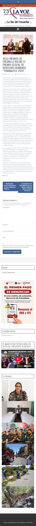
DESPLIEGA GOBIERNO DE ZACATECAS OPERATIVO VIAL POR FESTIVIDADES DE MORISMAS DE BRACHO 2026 (18, 447)
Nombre (5, 225)
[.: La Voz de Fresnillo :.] (18, 13)
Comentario (6, 207)
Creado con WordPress (9, 522)
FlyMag (22, 522)
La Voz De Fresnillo (21, 74)
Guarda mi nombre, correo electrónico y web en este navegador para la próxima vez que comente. (18, 246)
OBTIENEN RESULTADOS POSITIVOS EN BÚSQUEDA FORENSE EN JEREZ (18, 490)
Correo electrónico (9, 231)
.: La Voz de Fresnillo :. (18, 22)
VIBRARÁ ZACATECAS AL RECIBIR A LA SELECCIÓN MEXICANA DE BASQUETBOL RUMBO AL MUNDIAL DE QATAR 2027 (18, 426)
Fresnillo (6, 175)
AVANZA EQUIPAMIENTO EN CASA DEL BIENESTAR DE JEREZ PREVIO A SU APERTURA (18, 404)
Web (4, 237)
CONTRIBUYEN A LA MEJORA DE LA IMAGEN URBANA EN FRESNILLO (16, 468)
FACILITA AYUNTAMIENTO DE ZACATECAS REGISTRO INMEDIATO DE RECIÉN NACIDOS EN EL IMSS (18, 383)
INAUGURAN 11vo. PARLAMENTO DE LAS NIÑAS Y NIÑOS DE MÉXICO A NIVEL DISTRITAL (25, 187)
